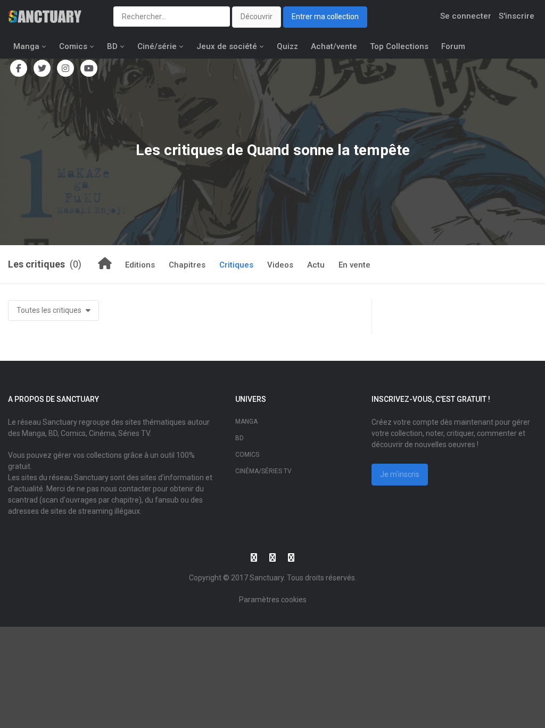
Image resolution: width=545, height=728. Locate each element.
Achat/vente (334, 46)
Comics (73, 46)
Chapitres (187, 265)
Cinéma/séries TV (263, 471)
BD (112, 46)
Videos (280, 265)
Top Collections (399, 46)
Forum (453, 46)
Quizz (287, 46)
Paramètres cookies (273, 599)
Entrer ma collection (325, 16)
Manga (26, 46)
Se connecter (465, 16)
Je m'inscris (399, 474)
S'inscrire (516, 16)
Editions (140, 265)
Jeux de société (226, 46)
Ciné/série (157, 46)
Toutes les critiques (49, 310)
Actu (316, 265)
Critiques (236, 265)
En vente (354, 265)
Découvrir (256, 16)
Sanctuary (267, 577)
